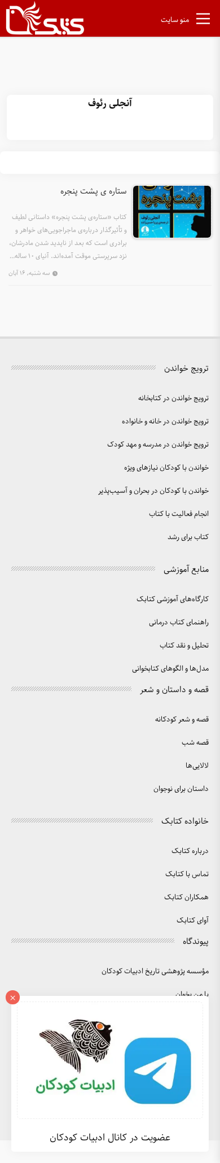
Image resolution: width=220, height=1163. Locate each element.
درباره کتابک (190, 851)
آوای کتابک (193, 920)
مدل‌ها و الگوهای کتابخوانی (170, 668)
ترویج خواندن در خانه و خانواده (165, 421)
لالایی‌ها (197, 765)
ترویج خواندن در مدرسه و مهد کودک (158, 444)
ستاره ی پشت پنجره (93, 192)
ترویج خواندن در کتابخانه (173, 398)
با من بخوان (192, 994)
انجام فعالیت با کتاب (179, 514)
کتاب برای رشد (188, 537)
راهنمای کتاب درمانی (179, 622)
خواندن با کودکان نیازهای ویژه (166, 467)
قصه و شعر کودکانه (182, 719)
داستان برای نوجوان (181, 788)
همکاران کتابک (186, 897)
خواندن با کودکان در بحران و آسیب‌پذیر (153, 490)
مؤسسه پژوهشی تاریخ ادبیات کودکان (155, 971)
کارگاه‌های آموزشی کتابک (173, 599)
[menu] (203, 20)
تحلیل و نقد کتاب (184, 645)
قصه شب (195, 742)
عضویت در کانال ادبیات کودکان (110, 1137)
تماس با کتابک (187, 874)
